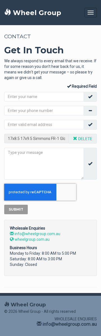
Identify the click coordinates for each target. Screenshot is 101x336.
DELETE (84, 138)
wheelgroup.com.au (32, 239)
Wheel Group (36, 13)
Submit (16, 209)
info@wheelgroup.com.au (37, 234)
